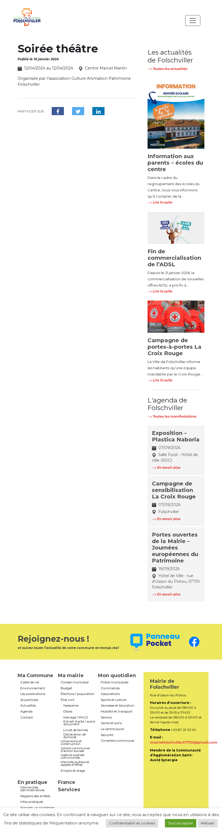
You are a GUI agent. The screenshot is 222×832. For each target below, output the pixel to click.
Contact (26, 717)
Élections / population (77, 694)
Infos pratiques (31, 801)
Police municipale (114, 682)
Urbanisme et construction (71, 742)
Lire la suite (162, 202)
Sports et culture (113, 699)
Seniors (106, 717)
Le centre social (112, 729)
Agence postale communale (72, 756)
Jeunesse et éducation (117, 705)
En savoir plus (168, 467)
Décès (67, 711)
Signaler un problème (37, 807)
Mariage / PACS (75, 717)
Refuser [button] (207, 823)
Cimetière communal (117, 740)
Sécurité (107, 735)
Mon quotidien (117, 675)
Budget (66, 688)
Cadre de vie (29, 682)
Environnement (32, 688)
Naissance (71, 705)
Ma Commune (35, 675)
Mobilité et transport (117, 711)
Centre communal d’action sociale (75, 749)
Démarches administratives (32, 788)
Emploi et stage (73, 770)
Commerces (110, 688)
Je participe (29, 699)
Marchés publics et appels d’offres (75, 763)
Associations (110, 694)
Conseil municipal (75, 682)
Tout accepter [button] (180, 823)
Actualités (28, 705)
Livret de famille (75, 730)
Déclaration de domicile (74, 735)
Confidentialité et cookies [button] (132, 823)
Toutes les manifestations (174, 416)
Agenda (26, 711)
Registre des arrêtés (35, 796)
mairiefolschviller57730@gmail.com (183, 742)
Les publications (32, 694)
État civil (67, 699)
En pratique (32, 782)
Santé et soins (111, 723)
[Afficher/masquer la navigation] (192, 20)
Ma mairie (71, 675)
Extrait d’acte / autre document (79, 722)
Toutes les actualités (169, 69)
